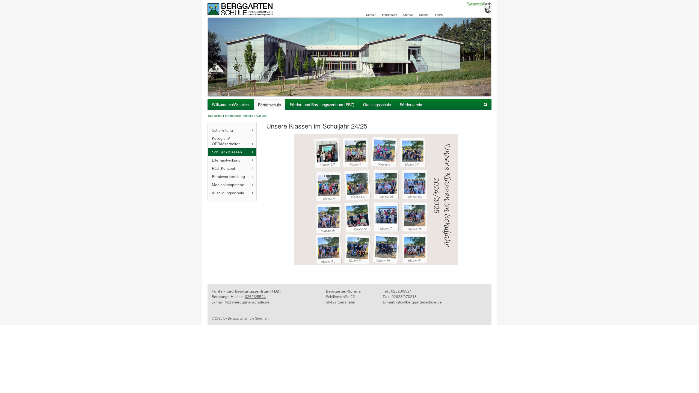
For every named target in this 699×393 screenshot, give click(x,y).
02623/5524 (255, 296)
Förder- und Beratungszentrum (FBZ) (322, 104)
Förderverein (411, 104)
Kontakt (371, 14)
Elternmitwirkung (226, 160)
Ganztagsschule (377, 104)
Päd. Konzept (223, 168)
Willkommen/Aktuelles (231, 104)
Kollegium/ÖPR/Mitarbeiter (226, 141)
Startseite (214, 115)
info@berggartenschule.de (419, 302)
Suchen (424, 14)
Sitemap (408, 14)
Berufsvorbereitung (228, 176)
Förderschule (269, 104)
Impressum (389, 14)
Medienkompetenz (228, 185)
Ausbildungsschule (228, 193)
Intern (439, 14)
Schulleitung (222, 130)
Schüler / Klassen (254, 115)
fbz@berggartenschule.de (247, 302)
